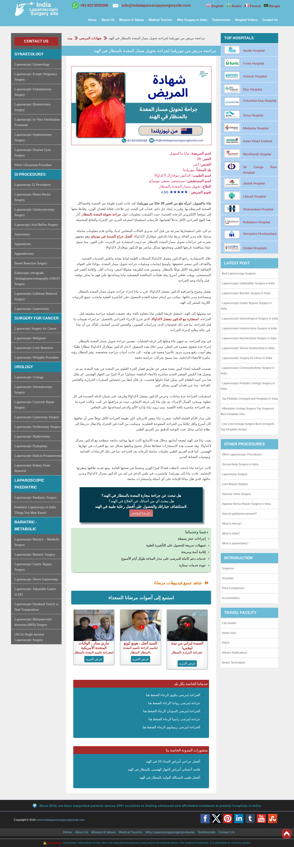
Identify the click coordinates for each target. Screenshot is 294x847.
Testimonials (221, 20)
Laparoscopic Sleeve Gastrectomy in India (248, 348)
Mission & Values (131, 20)
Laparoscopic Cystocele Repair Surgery (34, 404)
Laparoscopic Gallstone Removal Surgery (35, 296)
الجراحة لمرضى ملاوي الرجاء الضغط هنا (173, 695)
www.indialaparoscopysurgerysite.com (61, 820)
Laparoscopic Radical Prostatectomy (38, 455)
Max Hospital (252, 89)
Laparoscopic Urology (28, 377)
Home (92, 20)
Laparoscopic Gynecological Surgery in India (250, 318)
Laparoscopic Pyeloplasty (31, 446)
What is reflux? (231, 533)
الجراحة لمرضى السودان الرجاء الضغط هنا (171, 711)
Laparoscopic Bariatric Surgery (34, 554)
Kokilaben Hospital (256, 222)
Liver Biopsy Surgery (235, 484)
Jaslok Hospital (254, 183)
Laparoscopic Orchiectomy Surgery (37, 427)
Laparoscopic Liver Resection (33, 348)
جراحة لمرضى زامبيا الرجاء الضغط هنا (174, 719)
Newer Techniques (233, 662)
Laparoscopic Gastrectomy (31, 309)
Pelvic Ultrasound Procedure (33, 165)
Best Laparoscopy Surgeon (239, 273)
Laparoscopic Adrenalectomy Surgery (33, 389)
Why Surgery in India (192, 20)
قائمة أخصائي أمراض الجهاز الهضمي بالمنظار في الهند (164, 769)
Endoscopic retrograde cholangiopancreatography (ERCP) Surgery (37, 278)
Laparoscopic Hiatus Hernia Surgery (32, 197)
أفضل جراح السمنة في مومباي (111, 236)
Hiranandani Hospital (258, 209)
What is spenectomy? (235, 543)
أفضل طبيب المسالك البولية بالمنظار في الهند (169, 777)
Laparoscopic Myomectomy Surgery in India (249, 338)
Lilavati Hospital (254, 196)
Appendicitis (22, 244)
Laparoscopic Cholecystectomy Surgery (34, 212)
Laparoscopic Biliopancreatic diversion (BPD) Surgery (33, 622)
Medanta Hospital (256, 128)
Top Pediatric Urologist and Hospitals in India (250, 398)
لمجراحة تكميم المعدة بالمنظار (93, 652)
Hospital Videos (246, 20)
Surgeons (228, 568)
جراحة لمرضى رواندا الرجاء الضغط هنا (174, 703)
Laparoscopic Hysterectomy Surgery (32, 107)
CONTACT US (36, 41)
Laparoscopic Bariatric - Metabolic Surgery (37, 542)
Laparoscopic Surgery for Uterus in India (247, 358)
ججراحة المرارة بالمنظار (187, 652)
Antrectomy (22, 234)
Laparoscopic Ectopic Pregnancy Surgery (35, 76)
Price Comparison (233, 588)
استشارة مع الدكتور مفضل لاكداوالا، (174, 319)
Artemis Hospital (255, 76)
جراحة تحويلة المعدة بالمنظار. (100, 214)
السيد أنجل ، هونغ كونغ (140, 643)
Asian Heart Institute (257, 141)
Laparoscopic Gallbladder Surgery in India (248, 283)
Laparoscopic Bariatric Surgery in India (246, 293)
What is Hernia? (232, 523)
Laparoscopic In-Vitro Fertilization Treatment (37, 122)
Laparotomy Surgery (234, 474)
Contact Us (270, 20)
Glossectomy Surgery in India (240, 464)
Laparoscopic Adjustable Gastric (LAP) (35, 591)
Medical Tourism (160, 20)
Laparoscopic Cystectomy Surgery (36, 417)
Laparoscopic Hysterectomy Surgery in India (249, 328)
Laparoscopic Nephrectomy (32, 436)
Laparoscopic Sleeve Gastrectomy (36, 579)
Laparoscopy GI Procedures (32, 184)
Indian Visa (229, 633)
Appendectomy (24, 253)
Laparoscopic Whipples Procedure (36, 357)
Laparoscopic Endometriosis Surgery (32, 92)
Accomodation (231, 598)
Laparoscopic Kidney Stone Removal (32, 468)
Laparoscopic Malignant (30, 338)
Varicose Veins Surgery (236, 494)
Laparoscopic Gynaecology (32, 64)
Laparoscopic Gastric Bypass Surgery (33, 566)
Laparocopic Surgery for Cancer (35, 328)
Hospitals (228, 578)
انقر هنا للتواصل (141, 513)
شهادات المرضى (90, 38)
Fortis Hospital (253, 63)
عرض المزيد (94, 659)
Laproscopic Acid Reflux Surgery (36, 224)
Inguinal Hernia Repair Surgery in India (246, 503)
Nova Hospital (253, 115)
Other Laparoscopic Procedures (242, 454)
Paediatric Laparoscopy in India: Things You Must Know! (35, 509)
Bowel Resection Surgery (30, 263)
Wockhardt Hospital (257, 154)
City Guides (229, 623)
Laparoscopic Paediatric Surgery (35, 497)
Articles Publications (234, 652)
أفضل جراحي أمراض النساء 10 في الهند (173, 761)
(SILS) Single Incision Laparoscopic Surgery (29, 637)
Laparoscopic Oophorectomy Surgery (33, 137)
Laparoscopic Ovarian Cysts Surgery (32, 152)
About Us (107, 20)
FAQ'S (225, 642)
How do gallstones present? (239, 513)
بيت (69, 38)
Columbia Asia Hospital (259, 100)
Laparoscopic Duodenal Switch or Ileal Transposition (36, 606)
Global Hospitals (255, 248)
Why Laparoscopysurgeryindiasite (170, 832)
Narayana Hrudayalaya (260, 233)
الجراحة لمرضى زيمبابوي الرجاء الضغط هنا (171, 727)
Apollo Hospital (254, 50)
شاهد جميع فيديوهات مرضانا (179, 583)
